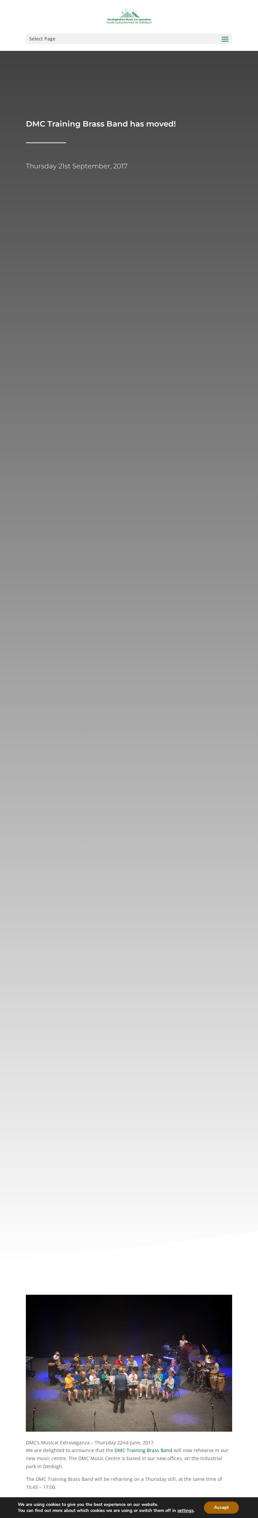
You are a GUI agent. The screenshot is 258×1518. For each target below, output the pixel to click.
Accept (221, 1507)
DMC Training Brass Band (143, 1450)
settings (185, 1511)
